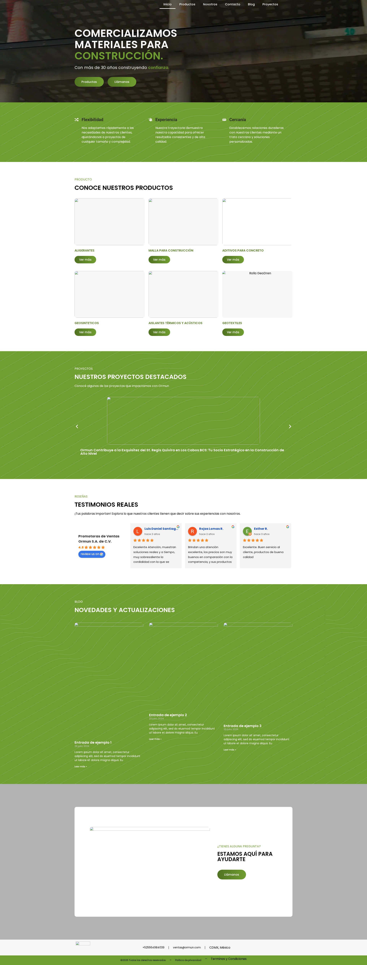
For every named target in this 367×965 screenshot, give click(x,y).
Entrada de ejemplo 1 (93, 742)
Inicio (167, 4)
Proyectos (270, 4)
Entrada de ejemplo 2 (168, 715)
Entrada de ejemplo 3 (242, 725)
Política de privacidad (188, 960)
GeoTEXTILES (232, 323)
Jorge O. (260, 529)
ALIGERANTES (84, 250)
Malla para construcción (171, 250)
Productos (187, 4)
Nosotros (210, 4)
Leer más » (81, 766)
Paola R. (205, 529)
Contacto (232, 4)
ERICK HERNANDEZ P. (161, 529)
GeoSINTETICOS (87, 323)
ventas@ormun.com (187, 947)
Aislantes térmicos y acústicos (175, 323)
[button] (77, 426)
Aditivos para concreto (243, 250)
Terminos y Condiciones (229, 959)
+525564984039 (153, 947)
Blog (251, 4)
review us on (90, 554)
